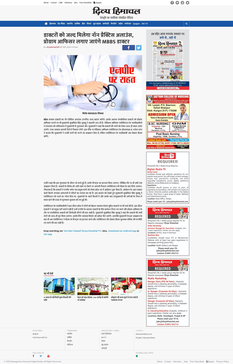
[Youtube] (182, 2)
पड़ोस (121, 23)
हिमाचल (52, 23)
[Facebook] (172, 2)
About (46, 2)
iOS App (48, 234)
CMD (61, 2)
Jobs (76, 2)
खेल (83, 23)
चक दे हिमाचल (106, 333)
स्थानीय (70, 23)
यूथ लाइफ (97, 23)
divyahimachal (53, 47)
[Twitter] (177, 2)
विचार (89, 23)
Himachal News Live (144, 334)
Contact (54, 2)
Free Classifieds (86, 2)
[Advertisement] (94, 249)
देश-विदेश (61, 23)
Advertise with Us (40, 337)
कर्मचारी (106, 23)
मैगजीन (114, 23)
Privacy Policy (222, 361)
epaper (35, 333)
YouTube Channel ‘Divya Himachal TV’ (82, 231)
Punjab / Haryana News (145, 337)
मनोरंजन (128, 23)
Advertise (68, 2)
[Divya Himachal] (116, 13)
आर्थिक (77, 23)
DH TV (145, 24)
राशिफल (70, 344)
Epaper (99, 2)
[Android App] (187, 2)
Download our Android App (122, 231)
